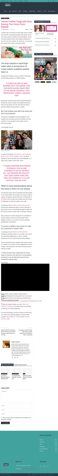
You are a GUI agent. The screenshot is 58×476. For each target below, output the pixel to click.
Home (11, 1)
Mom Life (14, 11)
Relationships (32, 11)
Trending (25, 11)
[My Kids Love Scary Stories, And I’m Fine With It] (27, 371)
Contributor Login (4, 1)
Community (20, 1)
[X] (18, 358)
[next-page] (4, 382)
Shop (16, 1)
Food (45, 11)
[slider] (2, 296)
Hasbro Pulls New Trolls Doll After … (42, 41)
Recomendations (51, 11)
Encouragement (15, 373)
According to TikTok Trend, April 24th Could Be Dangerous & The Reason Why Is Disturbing (25, 332)
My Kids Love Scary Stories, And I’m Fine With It (27, 377)
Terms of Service (42, 474)
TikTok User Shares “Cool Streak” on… (42, 45)
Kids (20, 11)
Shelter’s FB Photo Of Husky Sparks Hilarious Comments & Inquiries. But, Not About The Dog (8, 332)
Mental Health (4, 373)
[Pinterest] (56, 1)
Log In (29, 474)
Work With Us (35, 474)
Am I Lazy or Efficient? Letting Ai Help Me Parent (5, 377)
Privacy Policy (50, 474)
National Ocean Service (19, 205)
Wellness (39, 11)
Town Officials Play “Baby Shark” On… (42, 38)
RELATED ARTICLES (7, 365)
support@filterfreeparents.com (29, 468)
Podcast (26, 1)
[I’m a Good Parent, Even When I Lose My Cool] (16, 371)
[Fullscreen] (1, 303)
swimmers (4, 199)
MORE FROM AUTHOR (20, 365)
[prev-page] (2, 382)
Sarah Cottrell (5, 29)
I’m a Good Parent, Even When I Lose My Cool (16, 377)
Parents (6, 16)
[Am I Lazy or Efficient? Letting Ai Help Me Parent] (5, 371)
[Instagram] (53, 1)
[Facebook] (51, 1)
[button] (48, 1)
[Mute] (1, 301)
